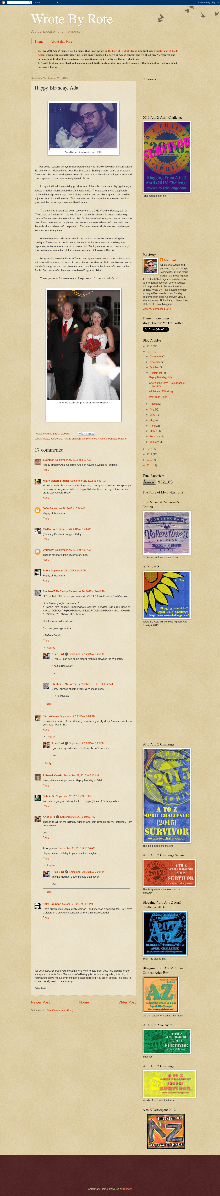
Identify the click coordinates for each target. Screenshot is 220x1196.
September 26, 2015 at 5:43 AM (73, 529)
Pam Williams (51, 716)
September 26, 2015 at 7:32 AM (73, 549)
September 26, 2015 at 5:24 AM (67, 508)
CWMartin (49, 529)
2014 (150, 449)
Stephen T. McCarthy (55, 591)
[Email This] (80, 434)
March (154, 431)
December (156, 356)
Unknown (48, 549)
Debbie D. (49, 796)
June (153, 414)
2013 (150, 454)
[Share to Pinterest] (93, 434)
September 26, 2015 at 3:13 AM (73, 459)
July (152, 409)
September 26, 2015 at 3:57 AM (88, 480)
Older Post (127, 1002)
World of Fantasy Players (112, 438)
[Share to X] (86, 434)
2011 (149, 465)
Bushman (48, 459)
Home (39, 41)
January (155, 442)
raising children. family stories (80, 438)
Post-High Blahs (158, 397)
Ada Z (46, 438)
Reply (46, 469)
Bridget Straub (129, 51)
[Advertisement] (164, 224)
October (155, 367)
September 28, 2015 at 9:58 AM (78, 817)
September (156, 373)
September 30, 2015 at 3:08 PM (86, 872)
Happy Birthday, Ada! (161, 377)
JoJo (46, 508)
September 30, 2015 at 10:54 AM (76, 848)
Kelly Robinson (52, 904)
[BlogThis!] (83, 434)
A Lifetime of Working (161, 391)
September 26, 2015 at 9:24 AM (68, 570)
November (156, 362)
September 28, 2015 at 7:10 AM (81, 775)
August (154, 403)
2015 (150, 352)
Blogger (127, 1189)
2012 (150, 459)
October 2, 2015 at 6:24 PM (77, 904)
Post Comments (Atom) (59, 1010)
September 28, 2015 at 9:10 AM (74, 796)
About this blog (61, 41)
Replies (51, 647)
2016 (150, 346)
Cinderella (56, 438)
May (152, 420)
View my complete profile (157, 309)
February (155, 436)
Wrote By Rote (72, 18)
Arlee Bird (58, 654)
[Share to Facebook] (89, 434)
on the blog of (113, 51)
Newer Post (40, 1002)
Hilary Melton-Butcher (56, 480)
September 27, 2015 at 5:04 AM (77, 716)
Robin (46, 570)
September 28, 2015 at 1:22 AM (95, 684)
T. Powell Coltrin (52, 775)
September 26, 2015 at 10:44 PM (87, 591)
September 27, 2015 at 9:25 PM (86, 654)
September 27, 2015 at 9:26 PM (86, 743)
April (152, 425)
